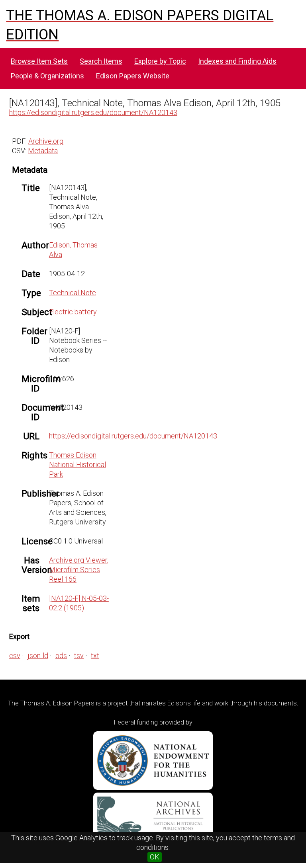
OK (154, 857)
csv (14, 655)
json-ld (37, 655)
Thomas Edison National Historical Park (77, 464)
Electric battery (73, 312)
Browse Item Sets (39, 61)
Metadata (43, 150)
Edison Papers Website (132, 76)
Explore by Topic (160, 61)
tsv (79, 655)
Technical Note (72, 292)
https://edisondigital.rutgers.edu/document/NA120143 (93, 112)
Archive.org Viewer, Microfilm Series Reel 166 (78, 569)
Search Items (101, 61)
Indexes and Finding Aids (237, 61)
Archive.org (45, 141)
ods (61, 655)
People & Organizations (47, 76)
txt (95, 655)
